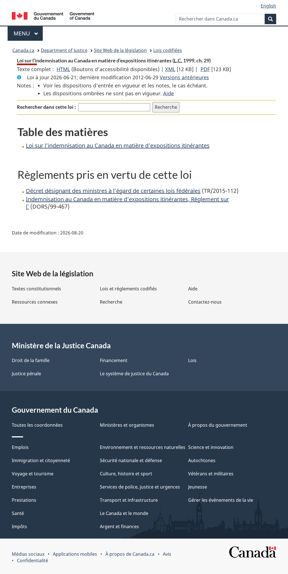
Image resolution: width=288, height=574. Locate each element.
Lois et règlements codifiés (128, 289)
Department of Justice (64, 50)
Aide (168, 93)
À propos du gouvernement (217, 425)
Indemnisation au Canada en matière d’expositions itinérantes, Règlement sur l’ (127, 202)
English (268, 6)
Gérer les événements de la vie (220, 500)
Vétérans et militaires (210, 474)
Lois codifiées (167, 50)
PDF (205, 69)
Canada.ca (23, 50)
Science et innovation (210, 447)
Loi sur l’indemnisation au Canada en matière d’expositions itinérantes (118, 145)
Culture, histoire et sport (126, 474)
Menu (28, 33)
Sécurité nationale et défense (131, 460)
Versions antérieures (184, 77)
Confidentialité (32, 560)
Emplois (20, 447)
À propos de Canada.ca (129, 554)
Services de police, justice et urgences (140, 487)
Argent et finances (119, 526)
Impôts (19, 526)
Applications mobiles (75, 554)
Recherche (111, 302)
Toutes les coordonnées (37, 425)
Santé (18, 513)
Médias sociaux (28, 554)
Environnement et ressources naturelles (142, 447)
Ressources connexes (35, 302)
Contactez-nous (205, 302)
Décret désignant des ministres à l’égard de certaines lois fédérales (113, 191)
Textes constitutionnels (36, 289)
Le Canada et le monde (124, 513)
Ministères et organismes (127, 425)
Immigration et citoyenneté (41, 460)
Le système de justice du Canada (134, 373)
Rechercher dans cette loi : (46, 107)
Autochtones (201, 460)
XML (170, 69)
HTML (63, 69)
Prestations (24, 500)
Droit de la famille (31, 360)
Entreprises (24, 487)
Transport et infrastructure (129, 500)
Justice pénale (26, 373)
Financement (113, 360)
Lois (192, 360)
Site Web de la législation (120, 50)
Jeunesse (197, 487)
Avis (167, 554)
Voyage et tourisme (32, 474)
